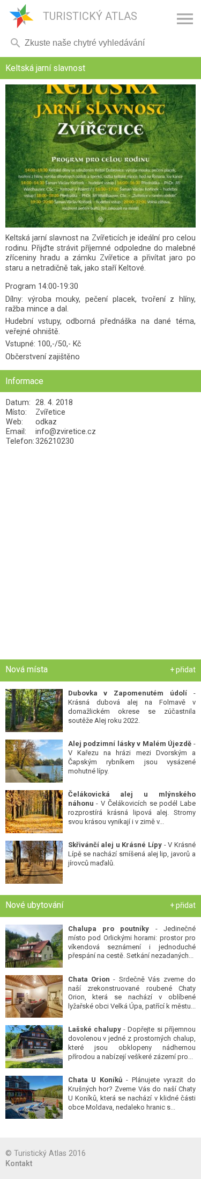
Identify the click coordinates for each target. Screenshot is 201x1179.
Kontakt (18, 1163)
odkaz (46, 421)
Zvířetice (50, 412)
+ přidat (183, 669)
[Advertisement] (100, 553)
